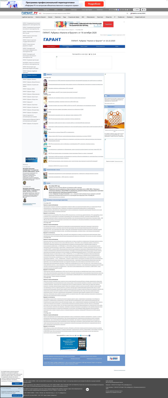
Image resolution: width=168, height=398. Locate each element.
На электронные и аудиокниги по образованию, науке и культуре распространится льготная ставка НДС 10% (75, 149)
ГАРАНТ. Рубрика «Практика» (30, 104)
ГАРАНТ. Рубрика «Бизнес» (29, 79)
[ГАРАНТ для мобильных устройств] (112, 9)
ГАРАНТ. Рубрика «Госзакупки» (30, 123)
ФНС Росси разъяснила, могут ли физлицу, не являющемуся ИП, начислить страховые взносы (71, 143)
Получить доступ (17, 395)
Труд (64, 17)
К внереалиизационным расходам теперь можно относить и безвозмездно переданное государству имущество (75, 84)
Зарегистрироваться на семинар (57, 197)
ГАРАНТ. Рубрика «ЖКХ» (29, 89)
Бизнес (50, 17)
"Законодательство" (119, 161)
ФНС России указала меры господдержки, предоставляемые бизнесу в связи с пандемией (70, 153)
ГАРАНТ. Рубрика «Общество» (30, 99)
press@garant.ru (47, 360)
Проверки (130, 17)
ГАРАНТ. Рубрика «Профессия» (30, 107)
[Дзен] (116, 9)
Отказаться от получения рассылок (119, 370)
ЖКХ (83, 17)
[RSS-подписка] (129, 9)
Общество (109, 17)
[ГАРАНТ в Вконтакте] (114, 9)
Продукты (46, 9)
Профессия (121, 17)
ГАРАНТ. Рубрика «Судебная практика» (30, 71)
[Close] (22, 388)
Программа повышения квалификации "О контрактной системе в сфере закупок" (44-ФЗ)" (31, 170)
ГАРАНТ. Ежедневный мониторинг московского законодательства (31, 28)
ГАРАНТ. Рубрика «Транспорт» (30, 96)
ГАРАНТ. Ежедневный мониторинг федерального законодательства (31, 23)
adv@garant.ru (83, 358)
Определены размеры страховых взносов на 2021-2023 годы (63, 101)
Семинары (74, 9)
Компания (25, 9)
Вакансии (35, 9)
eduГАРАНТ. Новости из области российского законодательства (31, 63)
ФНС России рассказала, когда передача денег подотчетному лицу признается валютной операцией (72, 161)
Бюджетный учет (140, 17)
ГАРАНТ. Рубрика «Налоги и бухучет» (30, 76)
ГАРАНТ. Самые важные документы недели (29, 44)
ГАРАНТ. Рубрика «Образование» (31, 94)
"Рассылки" (77, 356)
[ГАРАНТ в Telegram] (121, 9)
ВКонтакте (72, 335)
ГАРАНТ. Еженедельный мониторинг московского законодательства (29, 55)
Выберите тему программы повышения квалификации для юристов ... (29, 204)
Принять (17, 383)
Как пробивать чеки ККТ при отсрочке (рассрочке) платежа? (63, 92)
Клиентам (100, 9)
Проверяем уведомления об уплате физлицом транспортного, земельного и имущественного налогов (73, 173)
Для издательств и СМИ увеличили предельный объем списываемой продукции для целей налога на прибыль (75, 80)
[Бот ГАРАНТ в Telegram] (123, 9)
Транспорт (100, 17)
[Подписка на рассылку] (110, 9)
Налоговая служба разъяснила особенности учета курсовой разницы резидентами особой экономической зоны (75, 126)
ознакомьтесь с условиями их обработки (10, 381)
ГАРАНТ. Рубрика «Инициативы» (31, 110)
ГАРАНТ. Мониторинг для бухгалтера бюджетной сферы (30, 67)
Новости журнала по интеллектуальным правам (30, 115)
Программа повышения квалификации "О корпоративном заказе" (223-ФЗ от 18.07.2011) (31, 190)
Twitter (78, 335)
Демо (64, 9)
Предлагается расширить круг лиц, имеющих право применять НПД (65, 115)
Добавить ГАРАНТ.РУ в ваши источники (58, 165)
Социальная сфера (73, 17)
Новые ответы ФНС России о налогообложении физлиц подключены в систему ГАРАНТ (69, 136)
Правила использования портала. (60, 386)
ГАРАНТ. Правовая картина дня (31, 60)
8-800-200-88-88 (109, 381)
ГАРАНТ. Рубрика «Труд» (29, 91)
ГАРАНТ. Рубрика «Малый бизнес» (31, 82)
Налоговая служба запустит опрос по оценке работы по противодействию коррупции (69, 122)
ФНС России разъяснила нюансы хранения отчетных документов (64, 118)
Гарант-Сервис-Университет (50, 395)
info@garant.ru (62, 392)
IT (114, 17)
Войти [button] (137, 9)
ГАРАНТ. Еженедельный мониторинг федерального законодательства (30, 50)
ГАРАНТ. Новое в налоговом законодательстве (30, 36)
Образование (91, 17)
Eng (144, 9)
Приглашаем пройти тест (110, 103)
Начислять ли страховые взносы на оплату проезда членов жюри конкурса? (67, 97)
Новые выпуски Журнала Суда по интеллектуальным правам (31, 120)
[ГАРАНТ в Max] (118, 10)
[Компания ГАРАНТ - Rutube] (127, 9)
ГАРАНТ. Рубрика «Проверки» (30, 112)
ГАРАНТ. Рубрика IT (27, 102)
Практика (58, 17)
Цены (55, 9)
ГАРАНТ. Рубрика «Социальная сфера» (30, 85)
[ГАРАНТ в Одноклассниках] (125, 9)
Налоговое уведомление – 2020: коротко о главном (61, 176)
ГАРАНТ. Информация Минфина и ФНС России (31, 32)
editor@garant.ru (66, 358)
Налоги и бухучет (41, 17)
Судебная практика (27, 17)
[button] (138, 13)
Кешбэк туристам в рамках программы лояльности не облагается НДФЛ (65, 109)
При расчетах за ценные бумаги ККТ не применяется (61, 132)
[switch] (40, 13)
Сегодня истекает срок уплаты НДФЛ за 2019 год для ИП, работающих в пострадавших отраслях (72, 105)
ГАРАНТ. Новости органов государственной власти (29, 40)
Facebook (86, 335)
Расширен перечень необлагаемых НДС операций (60, 88)
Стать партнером (87, 9)
